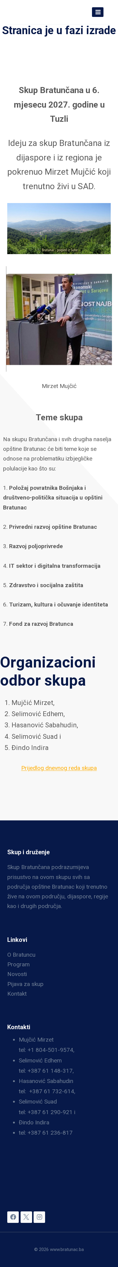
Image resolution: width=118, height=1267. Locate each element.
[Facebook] (13, 1217)
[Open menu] (97, 12)
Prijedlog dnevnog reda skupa (59, 767)
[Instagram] (39, 1217)
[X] (26, 1217)
